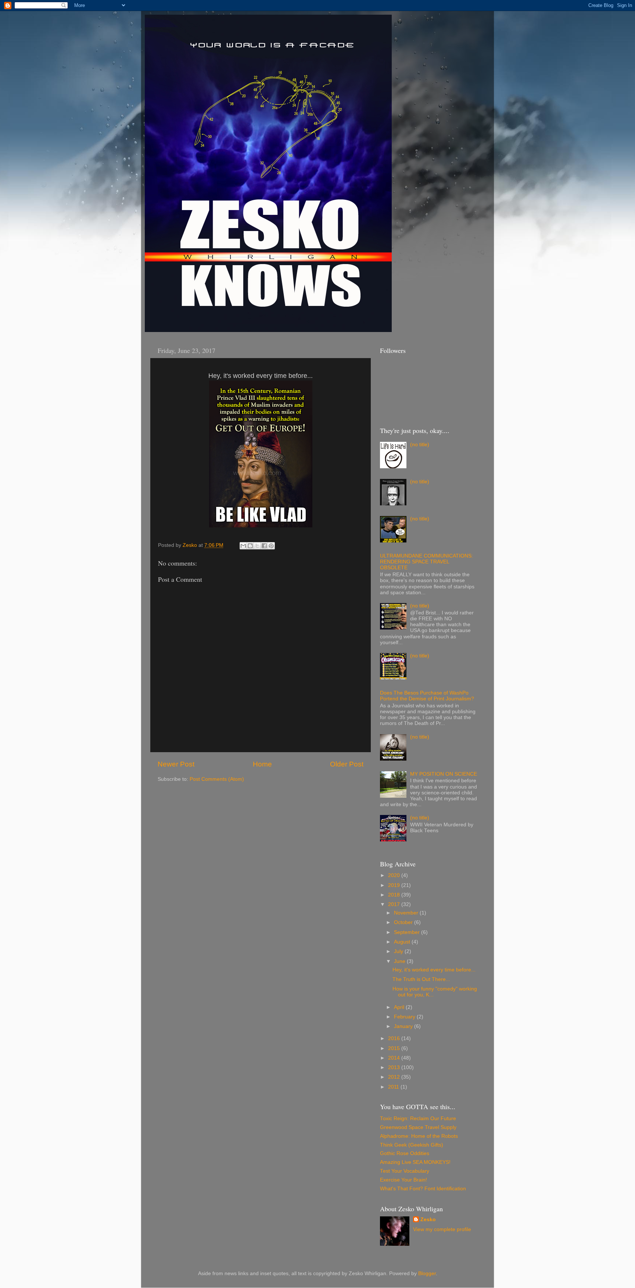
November (407, 913)
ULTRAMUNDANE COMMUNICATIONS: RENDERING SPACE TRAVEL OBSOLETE (426, 561)
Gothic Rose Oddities (404, 1153)
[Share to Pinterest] (271, 545)
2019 (394, 885)
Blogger (427, 1273)
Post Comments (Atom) (217, 779)
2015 (394, 1048)
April (400, 1007)
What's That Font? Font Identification (423, 1188)
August (403, 942)
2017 (394, 904)
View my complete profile (442, 1229)
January (404, 1026)
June (400, 961)
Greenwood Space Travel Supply (418, 1127)
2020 (394, 875)
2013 (394, 1067)
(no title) (419, 444)
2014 (394, 1058)
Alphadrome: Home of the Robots (419, 1136)
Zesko (428, 1219)
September (407, 932)
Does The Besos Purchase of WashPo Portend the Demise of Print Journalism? (427, 695)
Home (262, 764)
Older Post (346, 764)
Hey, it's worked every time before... (434, 970)
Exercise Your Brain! (403, 1180)
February (405, 1017)
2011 (394, 1087)
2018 (394, 895)
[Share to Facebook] (264, 545)
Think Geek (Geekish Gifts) (411, 1145)
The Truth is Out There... (421, 979)
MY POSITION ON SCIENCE (443, 774)
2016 (394, 1038)
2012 (394, 1077)
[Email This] (243, 545)
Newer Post (176, 764)
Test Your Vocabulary (404, 1171)
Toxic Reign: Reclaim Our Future (418, 1118)
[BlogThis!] (250, 545)
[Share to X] (257, 545)
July (399, 951)
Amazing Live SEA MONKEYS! (415, 1162)
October (404, 922)
